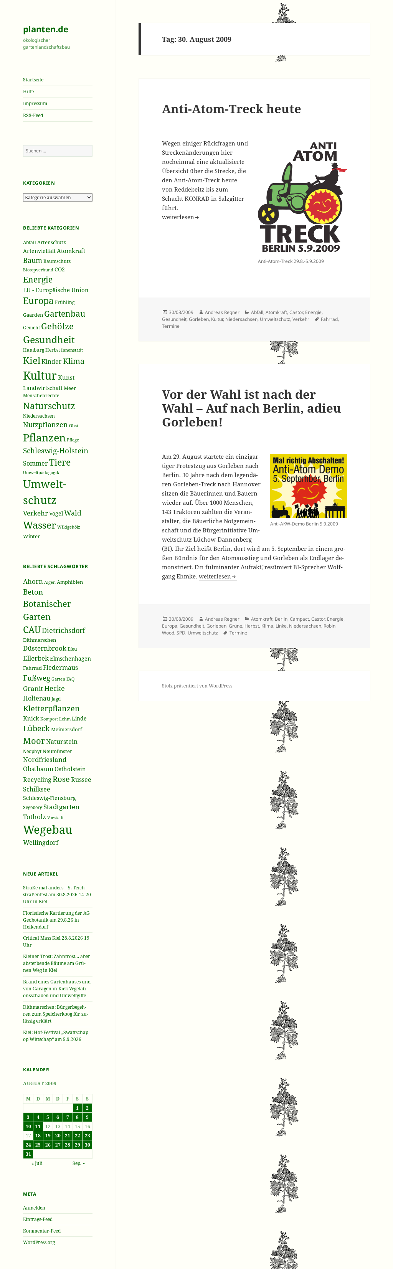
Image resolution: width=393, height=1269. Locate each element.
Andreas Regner (222, 312)
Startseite (33, 79)
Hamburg (33, 350)
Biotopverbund (38, 270)
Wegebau (47, 829)
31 (28, 1154)
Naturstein (62, 741)
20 (58, 1135)
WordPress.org (39, 1242)
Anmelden (34, 1208)
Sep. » (79, 1163)
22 (77, 1135)
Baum (32, 260)
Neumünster (57, 751)
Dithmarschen (39, 639)
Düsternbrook (44, 648)
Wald (72, 512)
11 (38, 1126)
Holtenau (36, 698)
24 (28, 1145)
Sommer (35, 463)
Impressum (35, 103)
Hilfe (28, 91)
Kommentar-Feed (42, 1231)
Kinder (51, 361)
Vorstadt (55, 817)
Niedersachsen (39, 416)
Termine (171, 326)
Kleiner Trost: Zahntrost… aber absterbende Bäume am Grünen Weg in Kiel (56, 963)
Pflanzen (44, 437)
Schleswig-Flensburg (49, 797)
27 (58, 1145)
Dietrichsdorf (63, 630)
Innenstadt (72, 350)
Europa (38, 301)
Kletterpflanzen (51, 708)
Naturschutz (49, 406)
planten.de (45, 29)
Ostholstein (70, 769)
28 (67, 1145)
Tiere (60, 462)
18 (38, 1135)
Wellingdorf (40, 842)
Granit (33, 688)
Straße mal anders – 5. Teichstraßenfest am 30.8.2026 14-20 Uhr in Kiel (57, 894)
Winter (31, 536)
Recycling (37, 779)
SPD (181, 633)
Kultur (40, 375)
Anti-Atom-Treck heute (231, 109)
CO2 (59, 269)
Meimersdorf (66, 729)
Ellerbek (36, 658)
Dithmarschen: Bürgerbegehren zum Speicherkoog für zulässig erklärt (55, 1014)
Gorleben (199, 319)
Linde (79, 718)
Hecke (54, 688)
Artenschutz (51, 242)
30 (87, 1145)
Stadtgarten (61, 806)
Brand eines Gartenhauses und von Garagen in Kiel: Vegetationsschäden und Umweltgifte (57, 988)
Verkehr (35, 512)
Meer (70, 388)
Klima (73, 361)
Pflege (73, 440)
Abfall (29, 242)
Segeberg (32, 807)
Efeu (72, 649)
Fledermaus (60, 667)
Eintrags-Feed (38, 1219)
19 (48, 1135)
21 (67, 1135)
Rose (61, 779)
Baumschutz (57, 261)
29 (77, 1145)
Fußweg (36, 677)
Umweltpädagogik (41, 472)
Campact (299, 619)
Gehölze (57, 326)
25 (38, 1145)
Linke (281, 626)
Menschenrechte (41, 395)
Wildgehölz (68, 527)
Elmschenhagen (70, 658)
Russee (81, 779)
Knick (31, 718)
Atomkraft (71, 250)
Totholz (34, 816)
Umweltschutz (275, 319)
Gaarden (33, 314)
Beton (33, 592)
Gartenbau (64, 313)
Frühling (64, 302)
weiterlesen (181, 217)
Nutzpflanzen (45, 424)
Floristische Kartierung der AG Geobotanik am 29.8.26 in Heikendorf (56, 920)
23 (87, 1135)
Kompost (49, 719)
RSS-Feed (33, 115)
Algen (50, 582)
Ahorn (33, 581)
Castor (296, 312)
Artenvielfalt (39, 250)
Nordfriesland (44, 759)
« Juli (37, 1163)
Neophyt (32, 751)
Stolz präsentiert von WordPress (197, 685)
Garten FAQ (62, 679)
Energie (38, 279)
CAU (32, 629)
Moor (34, 741)
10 (28, 1126)
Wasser (39, 525)
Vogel (56, 513)
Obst (73, 425)
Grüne (235, 626)
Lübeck (36, 728)
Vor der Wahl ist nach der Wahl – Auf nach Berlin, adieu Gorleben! (251, 408)
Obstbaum (38, 769)
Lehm (65, 719)
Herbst (52, 350)
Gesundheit (49, 339)
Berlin (281, 619)
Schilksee (36, 789)
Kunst (66, 377)
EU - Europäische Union (56, 290)
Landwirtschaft (43, 388)
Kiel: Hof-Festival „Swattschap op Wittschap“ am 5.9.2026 (55, 1036)
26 (48, 1145)
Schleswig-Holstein (55, 451)
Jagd (56, 699)
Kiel (31, 360)
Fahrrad (32, 667)
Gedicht (31, 327)
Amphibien (70, 581)
